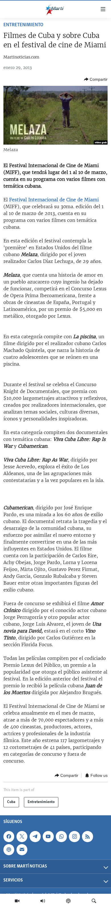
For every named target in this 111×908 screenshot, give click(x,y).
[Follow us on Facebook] (8, 836)
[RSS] (87, 836)
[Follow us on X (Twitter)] (22, 836)
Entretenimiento (23, 25)
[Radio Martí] (42, 901)
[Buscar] (93, 901)
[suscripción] (22, 849)
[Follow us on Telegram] (35, 836)
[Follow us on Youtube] (48, 836)
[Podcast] (68, 901)
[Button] (96, 79)
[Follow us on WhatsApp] (61, 836)
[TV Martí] (17, 901)
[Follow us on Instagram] (74, 836)
